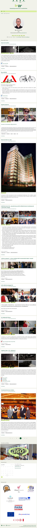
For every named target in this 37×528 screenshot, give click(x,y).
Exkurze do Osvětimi (5, 42)
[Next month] (13, 465)
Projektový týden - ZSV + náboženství (8, 350)
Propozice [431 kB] (5, 63)
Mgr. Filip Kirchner (13, 44)
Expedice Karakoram (5, 104)
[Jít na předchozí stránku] (10, 438)
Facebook (3, 525)
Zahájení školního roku (18, 466)
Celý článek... (3, 68)
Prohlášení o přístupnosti (27, 525)
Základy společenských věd (23, 32)
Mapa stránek (34, 525)
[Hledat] (4, 11)
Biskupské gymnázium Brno (25, 526)
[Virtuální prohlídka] (18, 452)
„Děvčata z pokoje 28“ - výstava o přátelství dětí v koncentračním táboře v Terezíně (17, 258)
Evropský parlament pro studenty (7, 390)
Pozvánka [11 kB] (4, 95)
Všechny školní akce (18, 468)
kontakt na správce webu (32, 526)
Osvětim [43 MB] (4, 377)
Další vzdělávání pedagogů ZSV (7, 285)
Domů (2, 13)
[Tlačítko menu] (1, 11)
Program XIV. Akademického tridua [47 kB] (8, 341)
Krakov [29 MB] (4, 380)
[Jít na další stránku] (27, 438)
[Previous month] (11, 465)
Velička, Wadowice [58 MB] (6, 381)
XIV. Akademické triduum (6, 317)
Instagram (8, 525)
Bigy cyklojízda (4, 72)
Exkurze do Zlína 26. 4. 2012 (6, 139)
